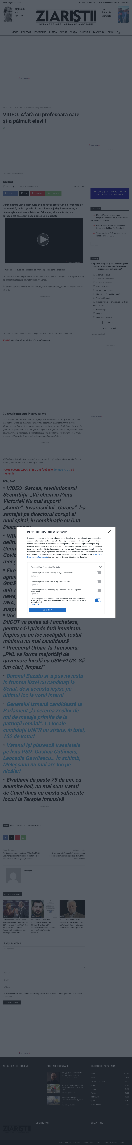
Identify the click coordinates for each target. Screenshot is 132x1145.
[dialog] (66, 572)
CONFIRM (47, 610)
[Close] (110, 532)
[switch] (98, 572)
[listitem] (66, 567)
